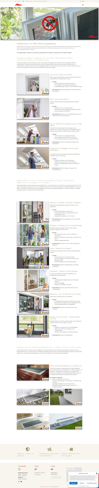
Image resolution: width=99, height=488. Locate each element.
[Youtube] (21, 481)
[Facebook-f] (18, 481)
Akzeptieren (73, 483)
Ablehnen (82, 483)
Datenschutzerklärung (81, 485)
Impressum (87, 485)
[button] (96, 473)
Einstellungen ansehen (92, 483)
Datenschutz (47, 486)
